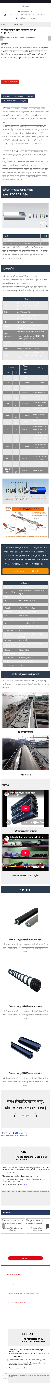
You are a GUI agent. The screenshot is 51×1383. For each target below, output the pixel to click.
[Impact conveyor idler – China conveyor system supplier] (37, 1222)
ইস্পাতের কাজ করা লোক (18, 24)
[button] (49, 38)
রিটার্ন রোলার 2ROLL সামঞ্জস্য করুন (15, 1133)
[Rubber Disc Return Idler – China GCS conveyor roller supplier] (13, 1222)
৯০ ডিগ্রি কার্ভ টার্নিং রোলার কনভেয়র (16, 1136)
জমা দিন (24, 1258)
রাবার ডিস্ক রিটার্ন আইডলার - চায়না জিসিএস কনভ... (13, 1229)
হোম (2, 24)
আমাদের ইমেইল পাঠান (11, 82)
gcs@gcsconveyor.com (27, 18)
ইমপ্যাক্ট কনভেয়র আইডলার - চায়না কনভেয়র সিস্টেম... (38, 1229)
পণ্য (7, 24)
